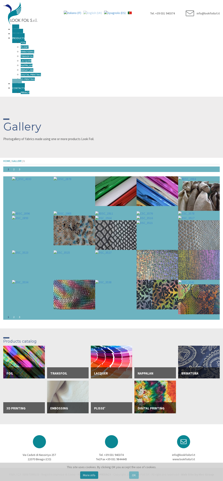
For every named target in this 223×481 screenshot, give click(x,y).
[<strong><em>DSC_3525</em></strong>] (62, 252)
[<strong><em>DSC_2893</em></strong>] (20, 218)
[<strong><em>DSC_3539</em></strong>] (157, 294)
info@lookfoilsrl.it (183, 455)
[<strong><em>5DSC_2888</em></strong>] (199, 196)
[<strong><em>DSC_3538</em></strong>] (103, 282)
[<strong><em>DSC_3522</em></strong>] (199, 235)
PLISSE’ (25, 47)
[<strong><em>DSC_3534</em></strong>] (20, 282)
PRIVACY (25, 92)
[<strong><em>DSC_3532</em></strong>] (199, 264)
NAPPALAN (26, 65)
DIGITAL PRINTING (31, 74)
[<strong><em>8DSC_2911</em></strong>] (104, 213)
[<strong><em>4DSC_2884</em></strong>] (187, 178)
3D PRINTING (28, 79)
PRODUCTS (18, 38)
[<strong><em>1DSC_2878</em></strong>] (62, 178)
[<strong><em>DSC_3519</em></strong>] (116, 235)
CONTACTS (18, 88)
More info (89, 475)
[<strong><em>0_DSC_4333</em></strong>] (21, 178)
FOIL (23, 42)
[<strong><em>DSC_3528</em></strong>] (157, 264)
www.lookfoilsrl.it (183, 459)
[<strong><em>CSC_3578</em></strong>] (186, 213)
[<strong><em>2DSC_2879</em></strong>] (116, 191)
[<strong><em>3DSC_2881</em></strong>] (157, 191)
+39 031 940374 (114, 455)
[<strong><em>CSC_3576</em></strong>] (145, 213)
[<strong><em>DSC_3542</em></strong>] (199, 299)
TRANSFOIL (27, 56)
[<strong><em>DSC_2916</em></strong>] (74, 230)
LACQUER (26, 60)
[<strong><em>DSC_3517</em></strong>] (186, 218)
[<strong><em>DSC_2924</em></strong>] (103, 218)
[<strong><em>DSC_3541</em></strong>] (186, 282)
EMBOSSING (27, 51)
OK (134, 475)
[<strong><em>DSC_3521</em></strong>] (145, 222)
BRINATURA (27, 70)
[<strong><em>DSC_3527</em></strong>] (103, 252)
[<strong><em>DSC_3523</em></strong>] (20, 252)
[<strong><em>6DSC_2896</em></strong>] (21, 213)
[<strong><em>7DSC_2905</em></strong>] (62, 213)
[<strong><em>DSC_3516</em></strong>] (145, 218)
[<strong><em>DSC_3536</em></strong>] (74, 294)
